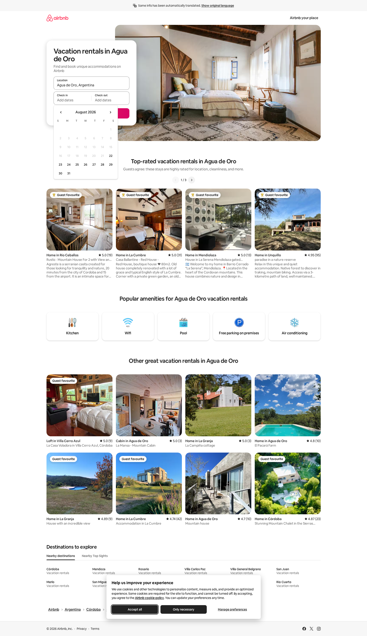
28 (102, 164)
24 (68, 164)
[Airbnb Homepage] (57, 18)
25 (77, 164)
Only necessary (183, 609)
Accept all (135, 609)
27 (94, 164)
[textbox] (72, 100)
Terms (95, 629)
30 (60, 173)
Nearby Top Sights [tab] (95, 556)
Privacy (82, 629)
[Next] (191, 180)
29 (110, 164)
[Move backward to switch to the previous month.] (61, 112)
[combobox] (91, 85)
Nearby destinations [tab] (60, 556)
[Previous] (175, 180)
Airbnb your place (304, 18)
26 (85, 164)
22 (110, 156)
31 (68, 173)
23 (60, 164)
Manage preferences (232, 609)
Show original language (217, 6)
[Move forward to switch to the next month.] (110, 112)
